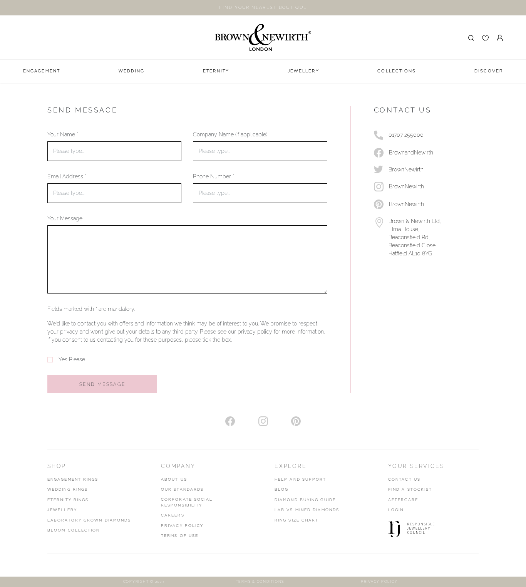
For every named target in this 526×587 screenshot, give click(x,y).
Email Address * (66, 176)
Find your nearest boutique (263, 7)
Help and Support (301, 479)
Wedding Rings (67, 489)
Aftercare (403, 500)
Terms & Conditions (260, 582)
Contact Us (404, 479)
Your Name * (62, 134)
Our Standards (182, 489)
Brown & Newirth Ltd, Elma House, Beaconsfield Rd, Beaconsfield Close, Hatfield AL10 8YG (415, 237)
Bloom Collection (73, 530)
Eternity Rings (68, 500)
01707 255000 (406, 135)
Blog (281, 489)
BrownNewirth (406, 169)
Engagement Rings (73, 479)
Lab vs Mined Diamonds (307, 510)
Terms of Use (179, 535)
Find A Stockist (410, 489)
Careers (172, 515)
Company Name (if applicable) (230, 134)
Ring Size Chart (297, 520)
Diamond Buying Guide (305, 500)
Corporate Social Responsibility (187, 502)
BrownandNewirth (411, 152)
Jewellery (62, 510)
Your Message (64, 218)
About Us (174, 479)
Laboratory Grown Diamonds (89, 520)
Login (396, 510)
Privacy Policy (182, 525)
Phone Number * (213, 176)
